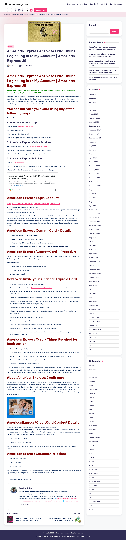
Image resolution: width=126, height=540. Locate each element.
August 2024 (93, 190)
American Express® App (26, 126)
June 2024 (93, 198)
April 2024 (93, 206)
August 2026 (93, 94)
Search (93, 25)
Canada (92, 382)
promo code (93, 441)
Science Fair (93, 473)
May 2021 (92, 345)
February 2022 (94, 309)
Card (91, 386)
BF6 (90, 374)
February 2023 (94, 262)
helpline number (19, 162)
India (91, 402)
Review (91, 457)
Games (91, 398)
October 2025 (94, 134)
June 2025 (93, 150)
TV (90, 493)
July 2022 (92, 290)
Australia (92, 370)
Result (91, 453)
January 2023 (94, 266)
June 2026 (93, 102)
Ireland (91, 406)
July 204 (92, 349)
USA (90, 505)
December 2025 (95, 126)
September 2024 (95, 186)
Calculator (93, 378)
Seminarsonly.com (17, 4)
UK (90, 497)
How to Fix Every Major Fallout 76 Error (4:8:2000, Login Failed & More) (103, 71)
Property (92, 445)
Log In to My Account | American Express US (33, 203)
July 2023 (92, 242)
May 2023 (92, 250)
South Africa (93, 485)
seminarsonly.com (71, 501)
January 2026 (94, 122)
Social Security (94, 481)
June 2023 (93, 246)
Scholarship (93, 469)
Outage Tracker (94, 437)
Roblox (91, 461)
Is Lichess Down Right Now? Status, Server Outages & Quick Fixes (102, 55)
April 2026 (93, 110)
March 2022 (93, 305)
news (91, 433)
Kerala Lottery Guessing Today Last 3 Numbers (103, 78)
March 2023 (93, 258)
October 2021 (94, 325)
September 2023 (95, 234)
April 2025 (93, 158)
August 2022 (93, 285)
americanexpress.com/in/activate (40, 146)
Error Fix (92, 394)
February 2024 (94, 214)
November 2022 (95, 274)
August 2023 (93, 238)
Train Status (93, 489)
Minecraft (92, 429)
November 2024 (95, 178)
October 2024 (94, 182)
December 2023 (95, 222)
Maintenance (93, 425)
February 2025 (94, 166)
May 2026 (92, 106)
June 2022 (93, 293)
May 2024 (92, 202)
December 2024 (95, 174)
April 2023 (93, 254)
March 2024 (93, 210)
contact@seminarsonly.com (67, 499)
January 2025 (94, 170)
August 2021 (93, 333)
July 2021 (92, 337)
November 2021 (94, 321)
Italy (90, 410)
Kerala (91, 413)
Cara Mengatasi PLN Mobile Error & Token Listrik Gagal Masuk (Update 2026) (102, 63)
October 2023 (94, 230)
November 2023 (95, 226)
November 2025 (95, 130)
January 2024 (94, 218)
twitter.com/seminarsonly (52, 501)
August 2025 (93, 142)
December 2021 (94, 317)
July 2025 (92, 146)
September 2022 (95, 282)
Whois (91, 509)
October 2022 (94, 277)
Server (91, 477)
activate (11, 14)
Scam (91, 465)
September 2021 (95, 329)
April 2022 (93, 301)
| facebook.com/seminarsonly (30, 501)
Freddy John (25, 488)
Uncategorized (94, 501)
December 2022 (95, 270)
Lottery (91, 421)
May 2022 (92, 297)
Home (6, 14)
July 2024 (92, 194)
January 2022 (94, 313)
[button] (40, 10)
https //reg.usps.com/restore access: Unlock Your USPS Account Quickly (103, 48)
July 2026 (92, 98)
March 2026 (93, 114)
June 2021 (92, 341)
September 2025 (95, 138)
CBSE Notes (93, 390)
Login (91, 418)
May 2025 (92, 154)
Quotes (91, 449)
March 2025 (93, 162)
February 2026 (94, 118)
